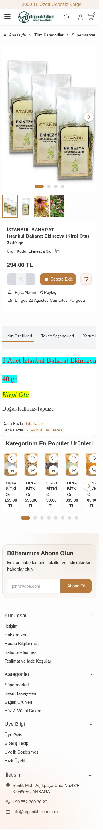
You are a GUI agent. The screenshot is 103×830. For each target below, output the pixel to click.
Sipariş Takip (16, 735)
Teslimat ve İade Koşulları (28, 653)
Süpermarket (17, 677)
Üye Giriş (13, 726)
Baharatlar (33, 417)
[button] (39, 180)
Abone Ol (76, 578)
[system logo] (36, 17)
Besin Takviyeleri (20, 685)
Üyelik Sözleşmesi (22, 744)
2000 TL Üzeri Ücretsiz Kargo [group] (49, 4)
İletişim (11, 618)
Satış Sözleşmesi (21, 644)
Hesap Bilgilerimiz (21, 635)
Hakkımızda (16, 627)
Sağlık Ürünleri (18, 694)
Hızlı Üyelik (15, 752)
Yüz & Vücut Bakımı (24, 703)
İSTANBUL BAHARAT (30, 223)
